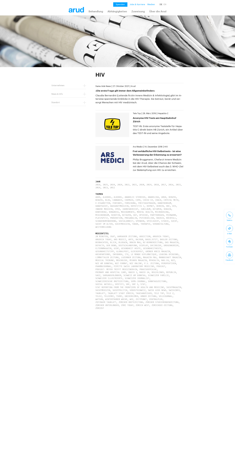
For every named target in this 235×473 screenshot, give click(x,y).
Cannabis (117, 200)
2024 (112, 184)
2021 (134, 184)
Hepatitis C (163, 113)
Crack (158, 200)
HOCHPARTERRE (102, 254)
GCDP (116, 248)
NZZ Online (136, 263)
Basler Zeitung (168, 239)
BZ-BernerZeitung (153, 242)
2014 (97, 187)
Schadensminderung (105, 221)
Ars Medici (138, 147)
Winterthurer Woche (116, 299)
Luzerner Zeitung (131, 257)
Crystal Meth (171, 200)
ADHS (97, 197)
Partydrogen (157, 215)
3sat (112, 236)
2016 (170, 184)
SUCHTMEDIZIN (102, 290)
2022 (127, 184)
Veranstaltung (161, 224)
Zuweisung (138, 11)
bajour (139, 239)
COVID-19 (148, 200)
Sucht (174, 221)
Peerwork (171, 215)
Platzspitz (101, 218)
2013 (105, 187)
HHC (168, 206)
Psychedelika (146, 218)
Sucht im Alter (104, 224)
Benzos (172, 197)
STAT (143, 284)
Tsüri (119, 296)
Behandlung (95, 11)
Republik (171, 272)
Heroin (160, 206)
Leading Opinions (168, 254)
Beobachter (101, 242)
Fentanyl (117, 203)
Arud (133, 86)
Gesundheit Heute (131, 248)
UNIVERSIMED (131, 296)
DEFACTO (99, 245)
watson (99, 299)
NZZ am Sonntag (104, 263)
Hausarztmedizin (119, 206)
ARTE (130, 239)
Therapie (145, 224)
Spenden (140, 221)
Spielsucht (153, 221)
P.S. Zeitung (151, 263)
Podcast (161, 266)
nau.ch (165, 260)
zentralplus (156, 299)
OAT (135, 215)
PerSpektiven (168, 263)
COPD (138, 200)
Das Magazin (171, 242)
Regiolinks (158, 272)
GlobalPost (122, 251)
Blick (113, 242)
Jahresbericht (130, 209)
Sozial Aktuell (104, 284)
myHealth (154, 260)
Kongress (114, 212)
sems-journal (138, 281)
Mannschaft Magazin (170, 257)
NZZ (173, 260)
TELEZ (98, 296)
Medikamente (128, 212)
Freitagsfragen (146, 203)
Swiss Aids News (103, 86)
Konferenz (100, 212)
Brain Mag (135, 242)
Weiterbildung (103, 227)
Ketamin (157, 209)
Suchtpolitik (120, 290)
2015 (178, 184)
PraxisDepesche (148, 269)
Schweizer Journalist (137, 278)
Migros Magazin (138, 260)
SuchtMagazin (173, 287)
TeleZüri (109, 296)
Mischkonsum (102, 215)
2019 (149, 184)
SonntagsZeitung (157, 281)
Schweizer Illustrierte (108, 278)
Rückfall (171, 218)
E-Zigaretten (102, 203)
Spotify (119, 284)
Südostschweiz (138, 290)
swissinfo (174, 290)
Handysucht (101, 206)
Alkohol (107, 197)
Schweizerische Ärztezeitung (112, 281)
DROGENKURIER (171, 245)
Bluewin (123, 242)
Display (143, 245)
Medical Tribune (104, 260)
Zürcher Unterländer (107, 305)
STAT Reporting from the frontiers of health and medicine (129, 287)
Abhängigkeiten (117, 11)
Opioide (143, 215)
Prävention (116, 218)
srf (128, 284)
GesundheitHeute (152, 248)
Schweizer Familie (158, 275)
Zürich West (142, 305)
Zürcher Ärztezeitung (131, 302)
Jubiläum (145, 209)
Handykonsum (164, 203)
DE (161, 4)
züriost (99, 308)
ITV (126, 254)
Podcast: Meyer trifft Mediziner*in (116, 269)
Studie (165, 221)
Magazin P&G (150, 257)
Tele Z (170, 293)
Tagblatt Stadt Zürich (120, 293)
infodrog (117, 254)
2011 (112, 187)
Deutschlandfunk (128, 245)
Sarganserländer (112, 275)
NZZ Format (121, 263)
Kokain (167, 209)
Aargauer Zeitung (127, 236)
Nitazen (126, 215)
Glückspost (137, 251)
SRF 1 (135, 284)
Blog (107, 200)
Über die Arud (157, 11)
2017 (163, 184)
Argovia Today (161, 236)
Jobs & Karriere (137, 4)
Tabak (135, 224)
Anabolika (153, 197)
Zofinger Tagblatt (105, 302)
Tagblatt (100, 293)
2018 (156, 184)
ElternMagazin (103, 248)
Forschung (130, 203)
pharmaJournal (103, 266)
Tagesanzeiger (144, 293)
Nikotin (115, 215)
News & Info (57, 94)
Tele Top (137, 113)
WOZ (131, 299)
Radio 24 (144, 272)
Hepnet (150, 206)
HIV (166, 147)
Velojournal (165, 296)
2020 (141, 184)
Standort (55, 102)
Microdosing (162, 212)
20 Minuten (101, 236)
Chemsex (129, 200)
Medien (151, 4)
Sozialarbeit (126, 221)
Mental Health (145, 212)
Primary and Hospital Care (110, 272)
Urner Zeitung (148, 296)
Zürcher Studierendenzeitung (162, 302)
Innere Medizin (104, 209)
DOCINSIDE (155, 245)
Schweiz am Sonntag (134, 275)
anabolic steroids (135, 197)
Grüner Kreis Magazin (158, 251)
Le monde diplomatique (144, 254)
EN (165, 4)
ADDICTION (144, 236)
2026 (97, 184)
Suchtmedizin (122, 224)
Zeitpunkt (141, 299)
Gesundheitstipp (104, 251)
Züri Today (127, 305)
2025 (105, 184)
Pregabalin (131, 218)
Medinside (121, 260)
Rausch (160, 218)
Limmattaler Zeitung (107, 257)
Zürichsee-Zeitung (162, 305)
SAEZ (97, 275)
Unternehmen (57, 86)
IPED (117, 209)
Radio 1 (133, 272)
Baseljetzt (151, 239)
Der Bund (111, 245)
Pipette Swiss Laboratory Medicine (134, 266)
